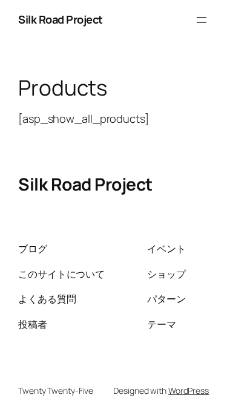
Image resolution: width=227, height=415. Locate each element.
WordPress (188, 390)
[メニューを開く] (201, 20)
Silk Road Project (60, 19)
